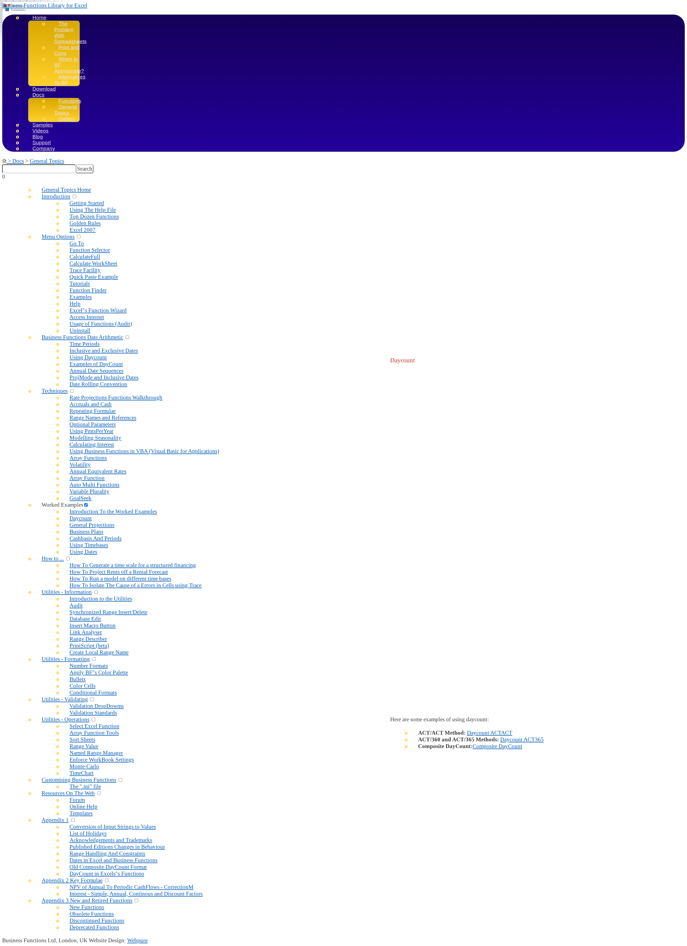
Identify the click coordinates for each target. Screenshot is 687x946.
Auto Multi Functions (94, 484)
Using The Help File (93, 210)
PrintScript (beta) (89, 645)
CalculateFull (85, 256)
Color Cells (83, 686)
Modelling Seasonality (95, 438)
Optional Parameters (93, 424)
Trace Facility (85, 270)
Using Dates (83, 552)
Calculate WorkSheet (93, 263)
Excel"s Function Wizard (98, 310)
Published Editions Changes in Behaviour (117, 847)
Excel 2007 (83, 230)
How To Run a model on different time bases (120, 578)
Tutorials (80, 283)
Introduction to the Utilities (101, 598)
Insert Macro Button (93, 625)
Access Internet (87, 317)
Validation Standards (93, 712)
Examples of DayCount (96, 364)
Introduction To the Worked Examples (113, 511)
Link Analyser (86, 632)
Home (39, 17)
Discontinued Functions (97, 920)
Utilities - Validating (65, 699)
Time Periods (85, 344)
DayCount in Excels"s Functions (107, 873)
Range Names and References (103, 417)
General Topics (65, 110)
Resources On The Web (68, 793)
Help (75, 303)
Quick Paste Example (94, 277)
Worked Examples (62, 505)
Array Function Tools (94, 733)
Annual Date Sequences (96, 370)
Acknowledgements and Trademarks (111, 840)
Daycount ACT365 (522, 739)
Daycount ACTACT (489, 733)
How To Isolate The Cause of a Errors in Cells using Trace (136, 585)
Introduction (56, 196)
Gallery (67, 119)
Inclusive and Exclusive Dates (104, 350)
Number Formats (89, 665)
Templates (81, 813)
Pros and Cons (66, 50)
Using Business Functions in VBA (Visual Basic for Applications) (144, 451)
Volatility (80, 464)
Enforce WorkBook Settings (102, 759)
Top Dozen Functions (94, 216)
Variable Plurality (89, 491)
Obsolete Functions (92, 914)
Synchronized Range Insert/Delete (108, 612)
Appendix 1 (55, 820)
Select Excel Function (94, 726)
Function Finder (88, 290)
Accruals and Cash (91, 404)
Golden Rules (85, 223)
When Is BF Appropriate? (69, 65)
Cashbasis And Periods (96, 538)
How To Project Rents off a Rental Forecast (119, 572)
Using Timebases (89, 545)
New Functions (87, 907)
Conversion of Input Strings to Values (113, 826)
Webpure (137, 940)
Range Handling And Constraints (107, 853)
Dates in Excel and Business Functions (114, 860)
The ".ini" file (85, 786)
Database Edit (85, 619)
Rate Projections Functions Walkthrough (116, 397)
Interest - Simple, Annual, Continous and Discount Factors (136, 893)
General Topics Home (66, 189)
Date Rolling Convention (98, 384)
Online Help (83, 806)
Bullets (78, 679)
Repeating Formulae (93, 411)
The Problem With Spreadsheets (70, 32)
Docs (38, 95)
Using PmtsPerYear (92, 431)
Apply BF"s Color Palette (99, 672)
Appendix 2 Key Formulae (72, 880)
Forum (77, 800)
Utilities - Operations (65, 719)
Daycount (81, 518)
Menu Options (58, 236)
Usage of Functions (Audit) (101, 324)
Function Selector (90, 250)
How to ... (53, 558)
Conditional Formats (93, 692)
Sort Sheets (82, 739)
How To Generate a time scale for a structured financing (133, 565)
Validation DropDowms (97, 706)
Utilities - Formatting (66, 659)
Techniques (55, 391)
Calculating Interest (92, 444)
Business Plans (86, 531)
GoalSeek (81, 498)
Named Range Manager (96, 753)
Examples (81, 297)
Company (43, 148)
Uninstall (80, 330)
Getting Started (87, 203)
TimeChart (82, 773)
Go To (77, 243)
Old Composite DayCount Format (108, 867)
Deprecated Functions (94, 927)
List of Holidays (88, 833)
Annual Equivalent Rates (98, 471)
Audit (76, 605)
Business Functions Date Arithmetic (82, 337)
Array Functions (88, 458)
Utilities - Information (67, 592)
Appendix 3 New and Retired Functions (87, 900)
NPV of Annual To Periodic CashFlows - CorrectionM (131, 887)
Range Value (84, 746)
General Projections (92, 525)
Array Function (87, 478)
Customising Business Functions (79, 779)
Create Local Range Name (99, 652)
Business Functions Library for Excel (44, 5)
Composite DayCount (497, 746)
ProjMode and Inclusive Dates (104, 377)
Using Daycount (88, 357)
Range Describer (88, 639)
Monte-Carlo (84, 766)
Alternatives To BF (70, 80)
